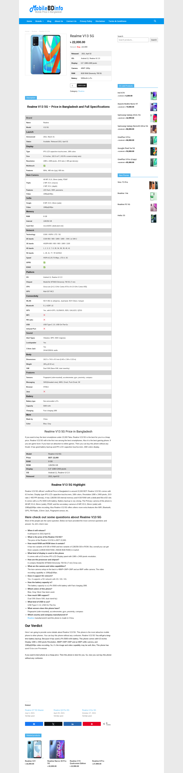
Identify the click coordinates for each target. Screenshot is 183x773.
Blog (49, 21)
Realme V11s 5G (89, 710)
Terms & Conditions (117, 21)
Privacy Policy (86, 21)
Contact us (71, 21)
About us (59, 21)
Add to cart (82, 85)
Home (29, 21)
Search (120, 36)
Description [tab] (31, 98)
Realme (34, 31)
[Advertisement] (112, 9)
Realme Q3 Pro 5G (61, 710)
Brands (38, 21)
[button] (155, 21)
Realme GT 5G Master (34, 710)
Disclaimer (100, 21)
